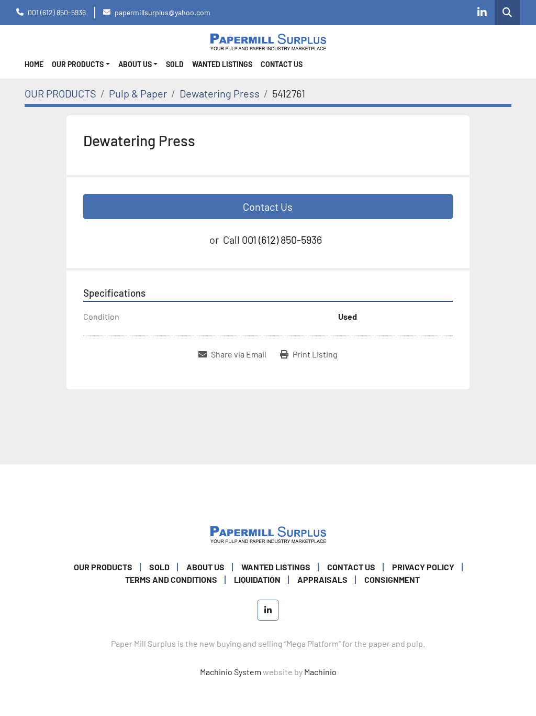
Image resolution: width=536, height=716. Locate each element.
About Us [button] (135, 64)
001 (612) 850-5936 (57, 12)
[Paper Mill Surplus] (268, 533)
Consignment (392, 579)
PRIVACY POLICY (423, 567)
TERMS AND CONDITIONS (171, 579)
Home (34, 64)
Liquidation (257, 579)
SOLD (175, 64)
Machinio (320, 672)
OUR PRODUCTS (78, 64)
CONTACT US (282, 64)
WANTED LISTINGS (222, 64)
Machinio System (230, 672)
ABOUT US (205, 567)
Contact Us (268, 206)
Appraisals (322, 579)
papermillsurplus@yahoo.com (162, 12)
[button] (81, 64)
